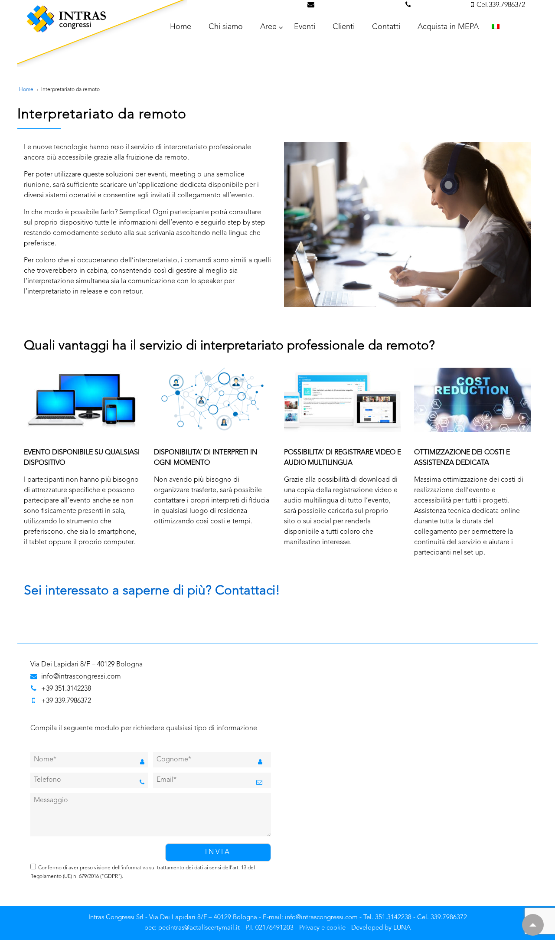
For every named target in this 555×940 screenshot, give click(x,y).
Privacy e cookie (322, 928)
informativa (135, 868)
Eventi (304, 27)
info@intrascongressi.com (358, 5)
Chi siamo (226, 27)
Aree (268, 27)
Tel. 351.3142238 (439, 5)
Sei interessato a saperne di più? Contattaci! (152, 590)
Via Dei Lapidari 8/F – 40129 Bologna (86, 664)
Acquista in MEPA (448, 27)
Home (26, 89)
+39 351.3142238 (66, 688)
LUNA (402, 928)
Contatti (386, 27)
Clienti (344, 27)
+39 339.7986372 (66, 701)
